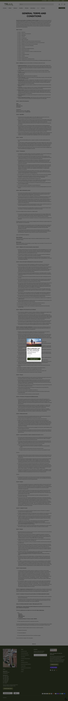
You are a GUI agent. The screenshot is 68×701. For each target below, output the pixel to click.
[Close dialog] (40, 340)
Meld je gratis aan (34, 359)
